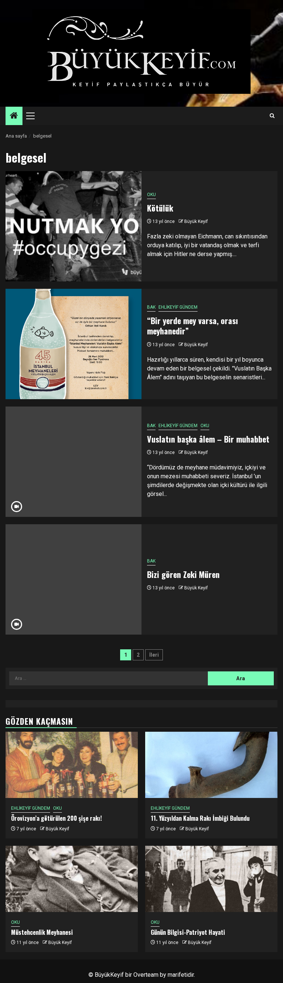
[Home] (14, 116)
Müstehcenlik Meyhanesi (42, 932)
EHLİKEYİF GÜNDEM (178, 307)
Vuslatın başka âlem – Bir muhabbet (208, 439)
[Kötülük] (74, 226)
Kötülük (160, 208)
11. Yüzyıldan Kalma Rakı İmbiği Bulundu (200, 818)
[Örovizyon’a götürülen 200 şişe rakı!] (72, 765)
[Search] (272, 116)
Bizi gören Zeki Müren (183, 574)
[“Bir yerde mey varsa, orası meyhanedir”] (74, 344)
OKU (151, 194)
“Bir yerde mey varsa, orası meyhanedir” (192, 326)
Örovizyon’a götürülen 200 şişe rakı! (56, 818)
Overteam (145, 974)
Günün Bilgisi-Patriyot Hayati (188, 932)
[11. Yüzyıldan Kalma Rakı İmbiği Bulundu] (211, 765)
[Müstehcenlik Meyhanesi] (72, 879)
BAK (151, 307)
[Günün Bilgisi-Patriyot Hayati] (211, 879)
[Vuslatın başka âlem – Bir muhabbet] (74, 462)
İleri (154, 655)
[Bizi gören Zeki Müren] (74, 579)
